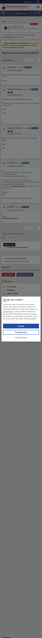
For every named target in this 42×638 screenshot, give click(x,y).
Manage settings (21, 337)
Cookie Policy (8, 311)
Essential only (21, 332)
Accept (21, 326)
